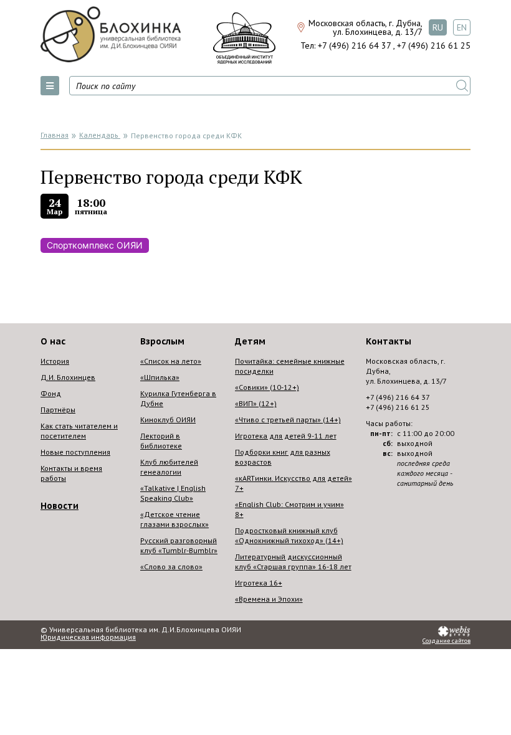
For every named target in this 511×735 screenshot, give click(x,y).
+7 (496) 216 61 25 (433, 45)
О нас (53, 341)
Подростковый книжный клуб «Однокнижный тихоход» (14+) (289, 535)
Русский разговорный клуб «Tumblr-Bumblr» (178, 545)
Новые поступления (75, 452)
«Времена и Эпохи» (269, 599)
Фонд (51, 393)
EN (462, 27)
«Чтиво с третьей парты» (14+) (288, 419)
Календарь (99, 135)
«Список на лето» (170, 361)
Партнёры (58, 409)
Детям (250, 341)
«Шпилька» (159, 377)
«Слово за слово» (171, 566)
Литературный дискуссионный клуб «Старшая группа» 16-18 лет (293, 561)
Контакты (388, 341)
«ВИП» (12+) (256, 403)
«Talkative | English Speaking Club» (173, 493)
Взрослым (162, 341)
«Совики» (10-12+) (267, 387)
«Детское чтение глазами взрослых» (174, 519)
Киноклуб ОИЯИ (168, 419)
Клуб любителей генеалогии (169, 467)
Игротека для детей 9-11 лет (286, 435)
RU (437, 27)
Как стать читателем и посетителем (79, 430)
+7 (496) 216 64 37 (354, 45)
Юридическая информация (88, 637)
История (55, 361)
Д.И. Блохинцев (68, 377)
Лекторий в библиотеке (161, 440)
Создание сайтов (446, 641)
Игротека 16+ (258, 582)
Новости (60, 505)
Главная (55, 135)
